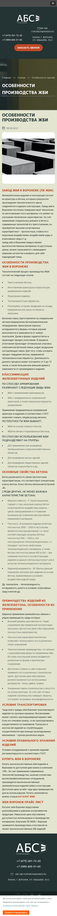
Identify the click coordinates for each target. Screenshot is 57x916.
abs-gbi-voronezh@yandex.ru (30, 874)
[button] (53, 3)
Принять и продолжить (16, 912)
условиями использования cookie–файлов (20, 906)
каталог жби (26, 796)
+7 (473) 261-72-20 (12, 35)
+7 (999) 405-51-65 (12, 39)
